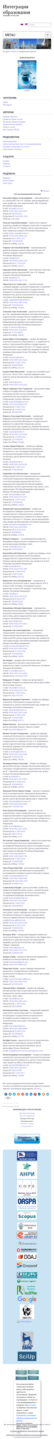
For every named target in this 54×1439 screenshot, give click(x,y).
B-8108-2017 (20, 599)
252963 (21, 308)
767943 (21, 864)
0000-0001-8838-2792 (18, 982)
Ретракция (7, 105)
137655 (21, 535)
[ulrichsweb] (27, 1250)
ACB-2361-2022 (21, 881)
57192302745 (17, 807)
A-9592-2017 (20, 239)
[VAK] (27, 1226)
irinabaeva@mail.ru (16, 357)
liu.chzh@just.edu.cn (17, 671)
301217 (21, 266)
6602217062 (17, 1070)
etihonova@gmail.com (17, 920)
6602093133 (17, 214)
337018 (21, 577)
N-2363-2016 (20, 782)
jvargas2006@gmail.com (18, 402)
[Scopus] (27, 1215)
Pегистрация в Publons (12, 149)
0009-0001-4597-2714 (18, 280)
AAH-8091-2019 (21, 216)
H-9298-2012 (20, 437)
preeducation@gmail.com (19, 646)
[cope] (27, 1188)
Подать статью (9, 127)
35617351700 (17, 696)
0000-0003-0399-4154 (18, 236)
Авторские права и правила (14, 122)
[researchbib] (27, 1290)
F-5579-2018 (20, 859)
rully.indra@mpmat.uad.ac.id (20, 801)
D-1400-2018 (20, 651)
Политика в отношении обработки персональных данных (27, 1435)
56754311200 (17, 984)
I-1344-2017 (20, 1073)
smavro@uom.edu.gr (17, 688)
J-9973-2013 (20, 693)
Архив (5, 102)
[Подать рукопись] (27, 1138)
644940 (21, 931)
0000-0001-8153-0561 (18, 527)
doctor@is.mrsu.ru (16, 208)
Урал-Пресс (8, 183)
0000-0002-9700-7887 (18, 569)
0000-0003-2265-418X (18, 261)
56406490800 (17, 784)
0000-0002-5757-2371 (18, 497)
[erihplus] (27, 1275)
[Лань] (27, 1341)
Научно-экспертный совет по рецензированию (22, 144)
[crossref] (27, 1265)
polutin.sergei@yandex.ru (19, 233)
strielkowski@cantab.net (18, 898)
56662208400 (17, 365)
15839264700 (17, 953)
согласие (32, 1405)
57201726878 (17, 333)
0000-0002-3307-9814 (18, 624)
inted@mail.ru (14, 258)
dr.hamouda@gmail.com (18, 962)
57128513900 (17, 718)
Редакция (7, 178)
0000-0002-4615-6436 (18, 464)
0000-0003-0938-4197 (18, 404)
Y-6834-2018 (20, 572)
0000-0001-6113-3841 (18, 901)
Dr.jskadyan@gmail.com (18, 876)
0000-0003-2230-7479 (18, 690)
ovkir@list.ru (13, 594)
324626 (21, 505)
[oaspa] (27, 1204)
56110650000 (17, 549)
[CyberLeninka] (27, 1311)
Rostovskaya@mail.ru (17, 854)
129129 (21, 244)
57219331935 (17, 305)
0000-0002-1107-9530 (18, 829)
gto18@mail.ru (14, 777)
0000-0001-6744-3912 (18, 385)
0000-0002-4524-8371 (18, 1068)
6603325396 (17, 412)
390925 (21, 760)
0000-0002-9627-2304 (18, 713)
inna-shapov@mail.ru (17, 1026)
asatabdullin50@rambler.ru (19, 300)
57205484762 (17, 502)
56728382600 (17, 1034)
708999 (21, 1076)
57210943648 (17, 654)
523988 (21, 442)
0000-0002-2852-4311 (18, 1001)
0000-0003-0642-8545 (18, 649)
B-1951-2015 (20, 925)
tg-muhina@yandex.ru (17, 752)
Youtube (6, 161)
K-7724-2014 (20, 263)
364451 (21, 656)
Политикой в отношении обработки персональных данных (26, 1418)
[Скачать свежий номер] (27, 75)
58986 (20, 604)
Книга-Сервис (8, 181)
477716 (21, 1036)
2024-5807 (15, 219)
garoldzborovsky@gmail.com (20, 525)
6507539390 (17, 1006)
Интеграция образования (16, 9)
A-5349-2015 (20, 831)
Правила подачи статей (12, 119)
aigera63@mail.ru (16, 621)
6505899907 (17, 532)
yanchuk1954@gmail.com (19, 1065)
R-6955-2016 (20, 1031)
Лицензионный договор (12, 124)
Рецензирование (10, 141)
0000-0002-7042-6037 (18, 330)
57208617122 (17, 884)
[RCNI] (27, 1156)
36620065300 (17, 906)
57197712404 (17, 574)
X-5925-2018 (20, 715)
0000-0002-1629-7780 (18, 856)
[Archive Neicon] (27, 1325)
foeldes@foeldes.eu (16, 948)
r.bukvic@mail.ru (15, 382)
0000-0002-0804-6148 (18, 303)
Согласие (7, 166)
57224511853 (17, 626)
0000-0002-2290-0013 (18, 211)
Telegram (6, 164)
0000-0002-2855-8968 (18, 1029)
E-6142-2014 (20, 530)
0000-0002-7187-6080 (18, 434)
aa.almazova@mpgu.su (18, 327)
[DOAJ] (27, 1256)
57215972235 (17, 241)
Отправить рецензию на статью (16, 147)
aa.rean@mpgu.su (16, 826)
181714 (21, 368)
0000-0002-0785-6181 (18, 596)
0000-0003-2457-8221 (18, 360)
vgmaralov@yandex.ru (17, 710)
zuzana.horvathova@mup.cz (20, 979)
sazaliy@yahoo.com (35, 1051)
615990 (21, 787)
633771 (21, 720)
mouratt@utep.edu (16, 999)
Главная (13, 51)
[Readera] (27, 1356)
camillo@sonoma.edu (17, 547)
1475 (20, 837)
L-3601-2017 (20, 467)
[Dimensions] (27, 1243)
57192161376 (17, 757)
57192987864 (17, 861)
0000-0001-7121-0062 (18, 673)
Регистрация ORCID (11, 130)
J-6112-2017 (20, 903)
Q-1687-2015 (20, 363)
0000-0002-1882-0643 (18, 878)
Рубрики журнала (10, 117)
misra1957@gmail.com (18, 730)
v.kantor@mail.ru (14, 566)
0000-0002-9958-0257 (18, 965)
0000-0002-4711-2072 (18, 950)
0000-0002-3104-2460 (18, 754)
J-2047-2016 (20, 500)
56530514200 (17, 602)
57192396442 (17, 470)
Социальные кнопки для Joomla (10, 1103)
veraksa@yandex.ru (16, 432)
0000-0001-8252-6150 (18, 923)
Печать (46, 191)
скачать (27, 91)
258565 (21, 335)
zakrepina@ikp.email (17, 494)
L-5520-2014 (20, 1004)
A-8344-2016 (20, 410)
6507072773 (17, 834)
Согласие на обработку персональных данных (27, 1431)
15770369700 (17, 440)
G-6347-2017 (20, 407)
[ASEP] (27, 1170)
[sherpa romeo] (27, 1281)
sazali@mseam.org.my (17, 1051)
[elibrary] (27, 1235)
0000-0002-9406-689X (18, 804)
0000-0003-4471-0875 (18, 779)
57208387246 (17, 928)
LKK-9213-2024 (21, 676)
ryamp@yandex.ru (16, 462)
